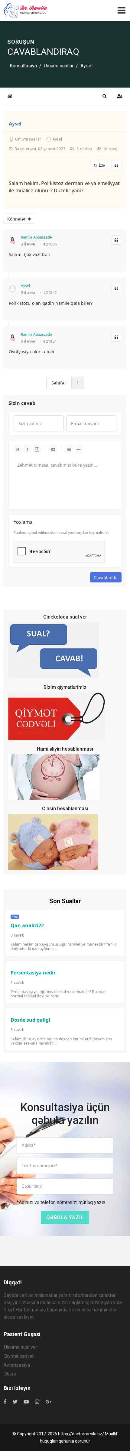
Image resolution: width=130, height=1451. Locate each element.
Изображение (53, 449)
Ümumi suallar (58, 66)
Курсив (27, 449)
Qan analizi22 (27, 925)
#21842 (50, 293)
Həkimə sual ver (20, 1347)
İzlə (101, 165)
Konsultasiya (23, 66)
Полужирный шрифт (18, 449)
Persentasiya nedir (33, 973)
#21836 (50, 244)
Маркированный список (69, 449)
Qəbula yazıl (65, 1217)
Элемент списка (79, 449)
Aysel (15, 123)
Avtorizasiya (17, 1365)
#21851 (50, 341)
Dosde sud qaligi (30, 1020)
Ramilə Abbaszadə (36, 237)
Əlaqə (10, 1374)
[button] (105, 96)
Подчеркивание (37, 449)
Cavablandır (106, 577)
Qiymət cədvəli (19, 1356)
